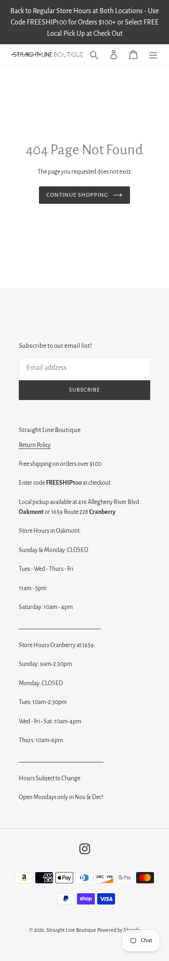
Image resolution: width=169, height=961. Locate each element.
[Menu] (153, 55)
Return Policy (35, 445)
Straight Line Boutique (71, 930)
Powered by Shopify (118, 930)
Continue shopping (77, 195)
